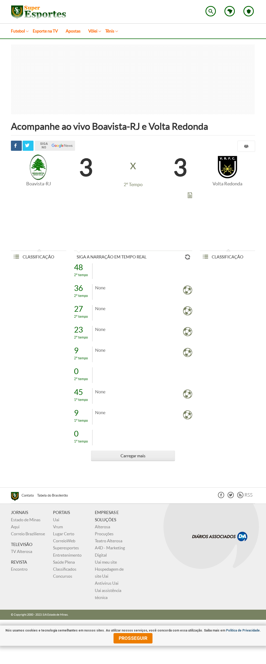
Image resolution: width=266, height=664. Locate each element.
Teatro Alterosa (108, 540)
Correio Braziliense (28, 533)
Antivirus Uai (106, 583)
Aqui (15, 526)
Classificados (64, 569)
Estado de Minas (26, 519)
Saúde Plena (64, 562)
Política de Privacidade (243, 630)
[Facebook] (221, 497)
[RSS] (244, 497)
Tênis (109, 31)
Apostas (73, 31)
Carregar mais (133, 455)
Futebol (18, 31)
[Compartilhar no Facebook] (16, 146)
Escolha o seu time (248, 11)
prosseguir (133, 638)
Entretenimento (67, 555)
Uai (56, 519)
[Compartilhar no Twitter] (28, 146)
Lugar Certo (63, 533)
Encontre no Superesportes (210, 11)
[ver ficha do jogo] (190, 196)
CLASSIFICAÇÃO (38, 257)
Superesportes (66, 547)
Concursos (62, 576)
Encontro (19, 569)
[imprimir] (246, 146)
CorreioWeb (64, 540)
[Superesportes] (16, 497)
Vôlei (92, 31)
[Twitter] (231, 497)
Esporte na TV (45, 31)
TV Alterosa (21, 551)
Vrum (58, 526)
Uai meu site (106, 562)
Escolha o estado (229, 11)
